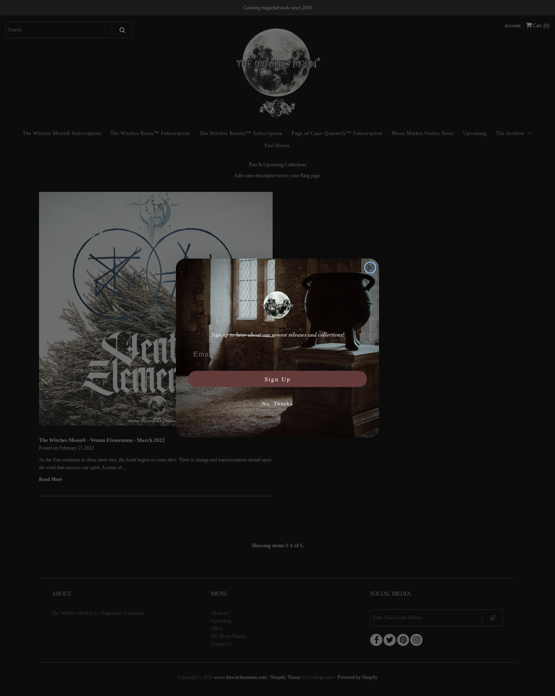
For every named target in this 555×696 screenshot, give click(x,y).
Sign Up (277, 379)
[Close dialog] (370, 267)
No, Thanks (277, 403)
